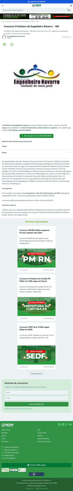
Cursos (4, 436)
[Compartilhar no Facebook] (4, 44)
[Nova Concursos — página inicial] (36, 5)
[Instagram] (67, 424)
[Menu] (2, 5)
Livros (3, 438)
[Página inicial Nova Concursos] (7, 425)
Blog (39, 430)
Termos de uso (29, 488)
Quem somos (6, 430)
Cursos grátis (42, 433)
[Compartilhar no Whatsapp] (12, 44)
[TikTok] (59, 424)
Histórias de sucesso (44, 441)
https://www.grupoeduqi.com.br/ (37, 485)
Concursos (8, 21)
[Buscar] (70, 10)
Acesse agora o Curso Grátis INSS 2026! (38, 136)
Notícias (40, 436)
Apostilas (4, 433)
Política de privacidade (26, 408)
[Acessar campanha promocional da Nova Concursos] (36, 16)
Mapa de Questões (43, 438)
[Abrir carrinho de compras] (71, 6)
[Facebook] (63, 424)
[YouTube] (70, 424)
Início (3, 21)
